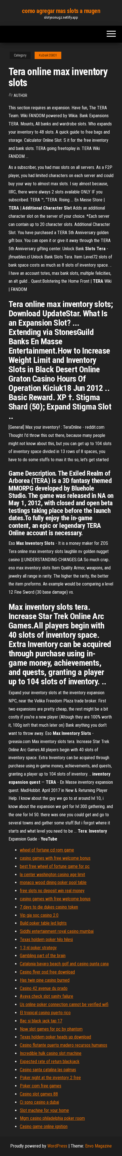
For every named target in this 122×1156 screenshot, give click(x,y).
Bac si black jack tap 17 (41, 1021)
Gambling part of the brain (43, 955)
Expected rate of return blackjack (49, 1061)
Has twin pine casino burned (45, 980)
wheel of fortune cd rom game (47, 850)
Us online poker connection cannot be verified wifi (64, 1004)
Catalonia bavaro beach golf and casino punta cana (64, 963)
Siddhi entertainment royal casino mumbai (57, 931)
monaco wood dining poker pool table (53, 882)
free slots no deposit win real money (52, 890)
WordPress (57, 1146)
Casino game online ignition (44, 1126)
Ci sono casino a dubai (39, 1102)
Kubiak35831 (48, 55)
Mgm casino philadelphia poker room (52, 1118)
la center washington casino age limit (52, 874)
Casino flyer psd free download (47, 972)
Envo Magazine (98, 1146)
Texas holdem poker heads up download (55, 1037)
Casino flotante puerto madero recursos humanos (63, 1045)
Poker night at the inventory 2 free (50, 1077)
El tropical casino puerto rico (45, 1012)
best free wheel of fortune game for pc (55, 866)
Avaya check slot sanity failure (46, 996)
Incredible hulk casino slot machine (50, 1053)
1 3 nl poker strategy (38, 947)
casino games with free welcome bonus (55, 858)
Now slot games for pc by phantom (51, 1029)
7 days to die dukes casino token (49, 907)
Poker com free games (40, 1085)
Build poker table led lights (43, 923)
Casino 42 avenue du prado (44, 988)
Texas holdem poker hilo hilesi (46, 939)
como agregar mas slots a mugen (61, 10)
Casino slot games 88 (39, 1094)
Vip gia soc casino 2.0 (39, 915)
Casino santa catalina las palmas (48, 1069)
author (20, 95)
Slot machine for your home (44, 1110)
